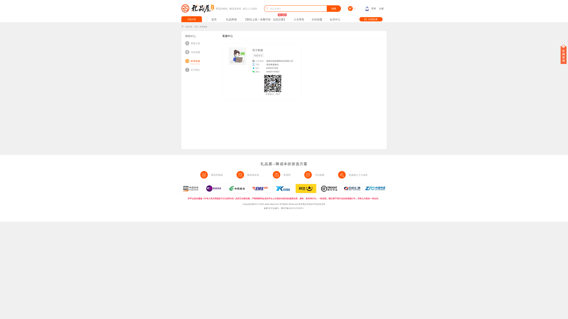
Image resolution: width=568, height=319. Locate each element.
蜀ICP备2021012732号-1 (292, 208)
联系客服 (203, 26)
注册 (381, 8)
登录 (373, 8)
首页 (196, 26)
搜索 (333, 8)
